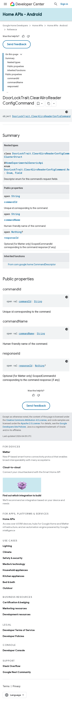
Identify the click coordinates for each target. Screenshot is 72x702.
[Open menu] (5, 4)
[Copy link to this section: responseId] (23, 354)
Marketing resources (15, 608)
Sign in (64, 4)
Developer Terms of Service (19, 630)
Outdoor (8, 588)
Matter (6, 451)
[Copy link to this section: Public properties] (37, 279)
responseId (11, 237)
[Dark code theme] (66, 112)
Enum (9, 172)
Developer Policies (13, 636)
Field (18, 172)
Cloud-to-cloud (11, 467)
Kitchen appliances (13, 576)
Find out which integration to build (22, 495)
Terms (6, 686)
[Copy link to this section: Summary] (23, 136)
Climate (7, 551)
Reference (12, 29)
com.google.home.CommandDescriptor (35, 264)
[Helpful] (23, 36)
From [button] (32, 264)
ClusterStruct (13, 156)
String (15, 196)
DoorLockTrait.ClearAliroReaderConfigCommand (41, 116)
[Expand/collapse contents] (21, 54)
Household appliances (15, 570)
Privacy (16, 686)
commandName (12, 219)
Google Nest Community (17, 672)
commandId (10, 202)
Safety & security (12, 557)
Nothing (16, 231)
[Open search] (56, 4)
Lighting (7, 545)
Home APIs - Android (22, 14)
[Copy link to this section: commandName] (31, 322)
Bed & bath (9, 582)
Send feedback (16, 44)
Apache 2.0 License (30, 423)
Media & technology (14, 564)
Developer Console (14, 650)
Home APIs (37, 25)
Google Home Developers (15, 25)
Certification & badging (16, 602)
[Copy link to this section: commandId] (24, 290)
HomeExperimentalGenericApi (24, 162)
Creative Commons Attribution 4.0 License (26, 420)
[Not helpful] (28, 36)
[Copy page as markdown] (49, 103)
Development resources (16, 614)
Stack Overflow (11, 666)
